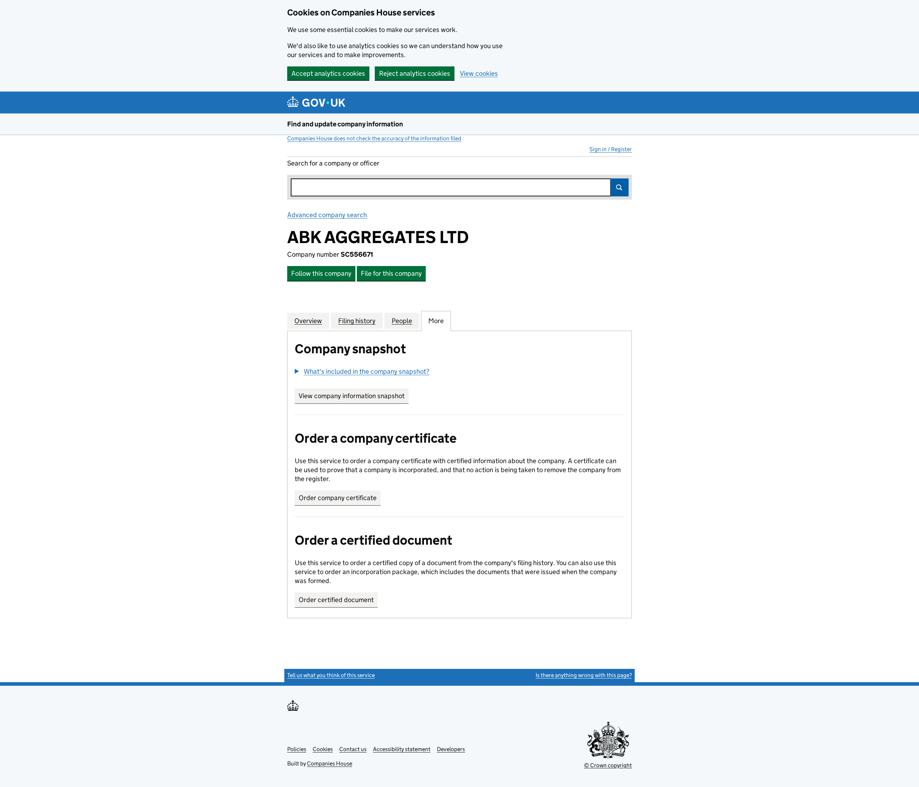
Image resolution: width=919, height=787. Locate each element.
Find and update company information (345, 124)
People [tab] (402, 321)
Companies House (329, 763)
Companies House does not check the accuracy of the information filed (374, 138)
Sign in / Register (610, 149)
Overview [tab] (308, 321)
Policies (296, 749)
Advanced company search (327, 215)
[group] (459, 372)
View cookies (479, 73)
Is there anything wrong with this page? (584, 675)
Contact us (353, 749)
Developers (451, 749)
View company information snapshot (354, 396)
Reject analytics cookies (414, 73)
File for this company (391, 273)
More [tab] (436, 321)
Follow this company (321, 273)
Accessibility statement (401, 749)
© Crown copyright (608, 765)
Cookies (323, 749)
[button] (362, 371)
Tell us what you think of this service (331, 675)
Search (620, 187)
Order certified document (336, 600)
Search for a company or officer (333, 163)
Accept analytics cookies (328, 73)
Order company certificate (338, 498)
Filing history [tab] (356, 321)
